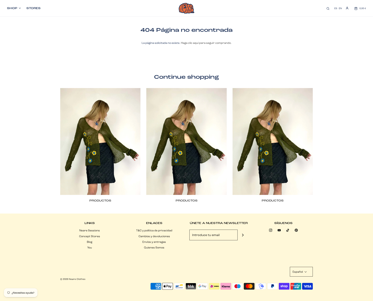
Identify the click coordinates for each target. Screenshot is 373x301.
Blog (89, 241)
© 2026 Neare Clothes (72, 279)
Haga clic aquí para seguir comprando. (206, 42)
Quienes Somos (154, 247)
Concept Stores (89, 236)
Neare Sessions (89, 230)
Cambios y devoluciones (154, 236)
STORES (33, 8)
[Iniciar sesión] (347, 8)
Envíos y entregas (154, 241)
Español (298, 271)
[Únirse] (243, 235)
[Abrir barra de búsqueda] (327, 8)
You (89, 247)
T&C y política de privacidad (154, 230)
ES (335, 8)
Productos (100, 200)
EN (340, 8)
